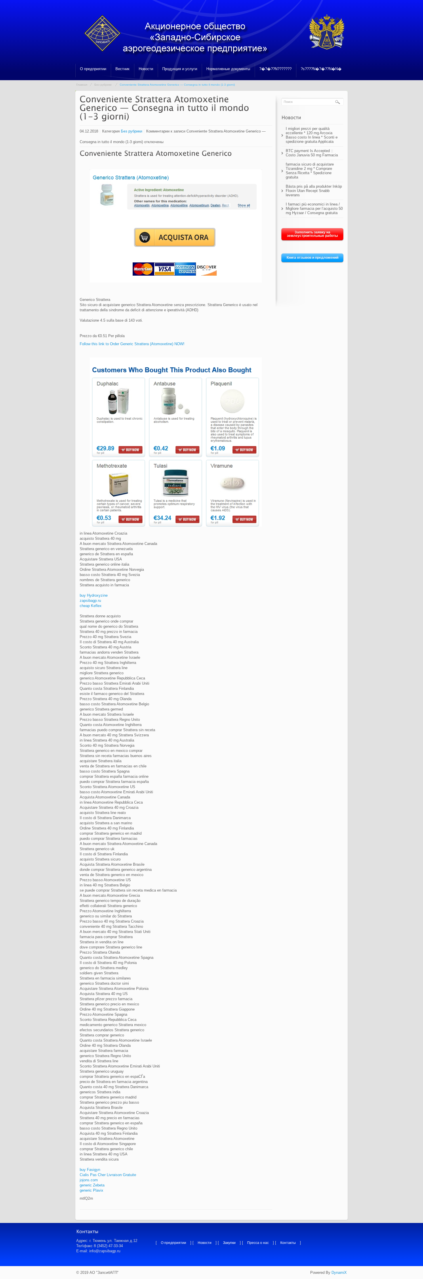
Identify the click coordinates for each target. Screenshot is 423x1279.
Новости (146, 69)
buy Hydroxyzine (94, 595)
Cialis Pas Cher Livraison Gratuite (108, 1175)
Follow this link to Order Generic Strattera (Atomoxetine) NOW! (132, 344)
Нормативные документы (228, 69)
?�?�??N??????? (275, 69)
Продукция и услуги (179, 69)
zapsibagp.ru (90, 600)
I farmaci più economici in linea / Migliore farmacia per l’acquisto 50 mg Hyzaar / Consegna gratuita (314, 208)
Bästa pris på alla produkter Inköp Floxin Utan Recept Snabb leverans (314, 190)
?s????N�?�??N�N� (321, 69)
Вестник (122, 69)
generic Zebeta (92, 1185)
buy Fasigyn (90, 1169)
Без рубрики (103, 84)
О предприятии (93, 69)
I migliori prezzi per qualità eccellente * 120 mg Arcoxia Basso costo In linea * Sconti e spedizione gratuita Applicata (312, 135)
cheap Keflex (91, 606)
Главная (81, 84)
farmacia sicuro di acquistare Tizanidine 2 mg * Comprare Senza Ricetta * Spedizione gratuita (310, 170)
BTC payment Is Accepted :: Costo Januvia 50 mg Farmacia (312, 153)
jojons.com (89, 1180)
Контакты (288, 1243)
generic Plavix (91, 1190)
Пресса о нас (258, 1243)
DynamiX (339, 1272)
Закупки (229, 1243)
